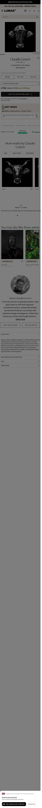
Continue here (31, 804)
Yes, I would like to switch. (15, 804)
